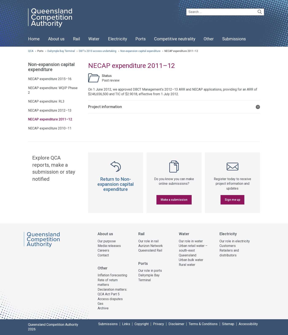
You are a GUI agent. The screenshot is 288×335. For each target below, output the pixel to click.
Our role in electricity (234, 241)
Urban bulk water (191, 260)
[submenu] (56, 39)
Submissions (108, 324)
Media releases (109, 246)
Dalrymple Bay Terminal (61, 51)
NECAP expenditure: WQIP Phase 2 (53, 90)
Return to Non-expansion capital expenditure (115, 184)
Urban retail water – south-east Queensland (193, 250)
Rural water (187, 265)
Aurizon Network (150, 246)
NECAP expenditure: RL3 (46, 101)
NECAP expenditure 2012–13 (49, 110)
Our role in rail (148, 241)
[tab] (174, 106)
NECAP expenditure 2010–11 (49, 128)
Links (126, 324)
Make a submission (174, 199)
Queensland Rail (150, 250)
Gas (100, 304)
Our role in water (191, 241)
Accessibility (248, 324)
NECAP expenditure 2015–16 (49, 79)
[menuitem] (34, 41)
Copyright (142, 324)
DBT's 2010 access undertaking (98, 51)
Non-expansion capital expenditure (140, 51)
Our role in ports (150, 271)
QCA (30, 51)
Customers (227, 246)
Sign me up (232, 199)
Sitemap (228, 324)
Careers (103, 250)
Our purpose (107, 241)
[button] (174, 106)
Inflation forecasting (112, 275)
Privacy (158, 324)
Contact (103, 255)
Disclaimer (176, 324)
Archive (103, 308)
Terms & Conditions (203, 324)
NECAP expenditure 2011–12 (50, 119)
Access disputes (110, 299)
